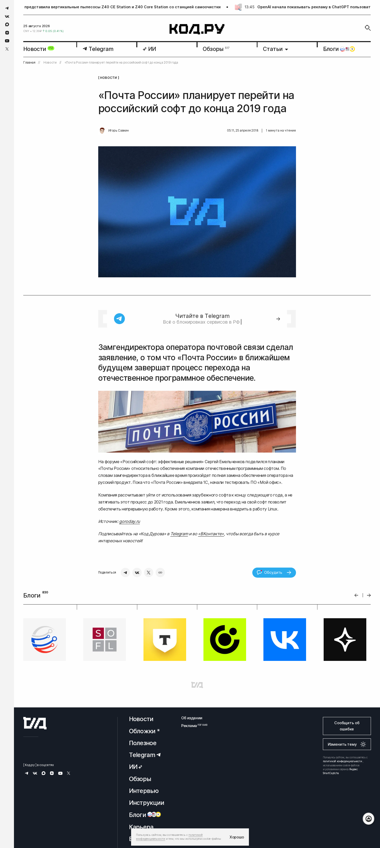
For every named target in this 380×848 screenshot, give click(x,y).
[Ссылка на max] (7, 24)
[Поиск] (368, 28)
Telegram (179, 533)
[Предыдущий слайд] (356, 595)
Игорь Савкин (118, 130)
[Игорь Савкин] (102, 131)
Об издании (191, 718)
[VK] (137, 572)
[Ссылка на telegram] (7, 8)
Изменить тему (342, 744)
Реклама (191, 725)
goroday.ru (129, 521)
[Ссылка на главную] (35, 723)
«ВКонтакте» (211, 533)
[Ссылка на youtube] (7, 40)
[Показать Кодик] (368, 819)
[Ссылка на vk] (7, 16)
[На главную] (197, 29)
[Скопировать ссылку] (160, 572)
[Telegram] (125, 572)
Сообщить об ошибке (346, 726)
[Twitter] (148, 572)
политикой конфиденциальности (342, 761)
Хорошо (237, 837)
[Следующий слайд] (369, 595)
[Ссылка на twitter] (7, 48)
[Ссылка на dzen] (7, 32)
